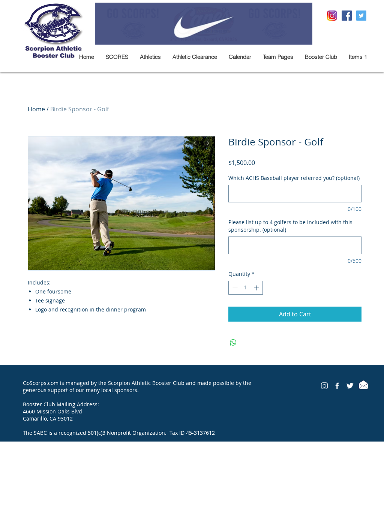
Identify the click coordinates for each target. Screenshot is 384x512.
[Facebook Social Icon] (347, 15)
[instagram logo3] (324, 386)
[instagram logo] (332, 15)
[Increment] (257, 287)
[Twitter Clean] (350, 386)
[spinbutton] (245, 287)
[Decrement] (234, 287)
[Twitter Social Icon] (361, 15)
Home (36, 109)
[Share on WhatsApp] (233, 342)
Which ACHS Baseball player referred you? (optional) (294, 177)
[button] (150, 57)
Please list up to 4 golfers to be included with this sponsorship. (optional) (290, 226)
